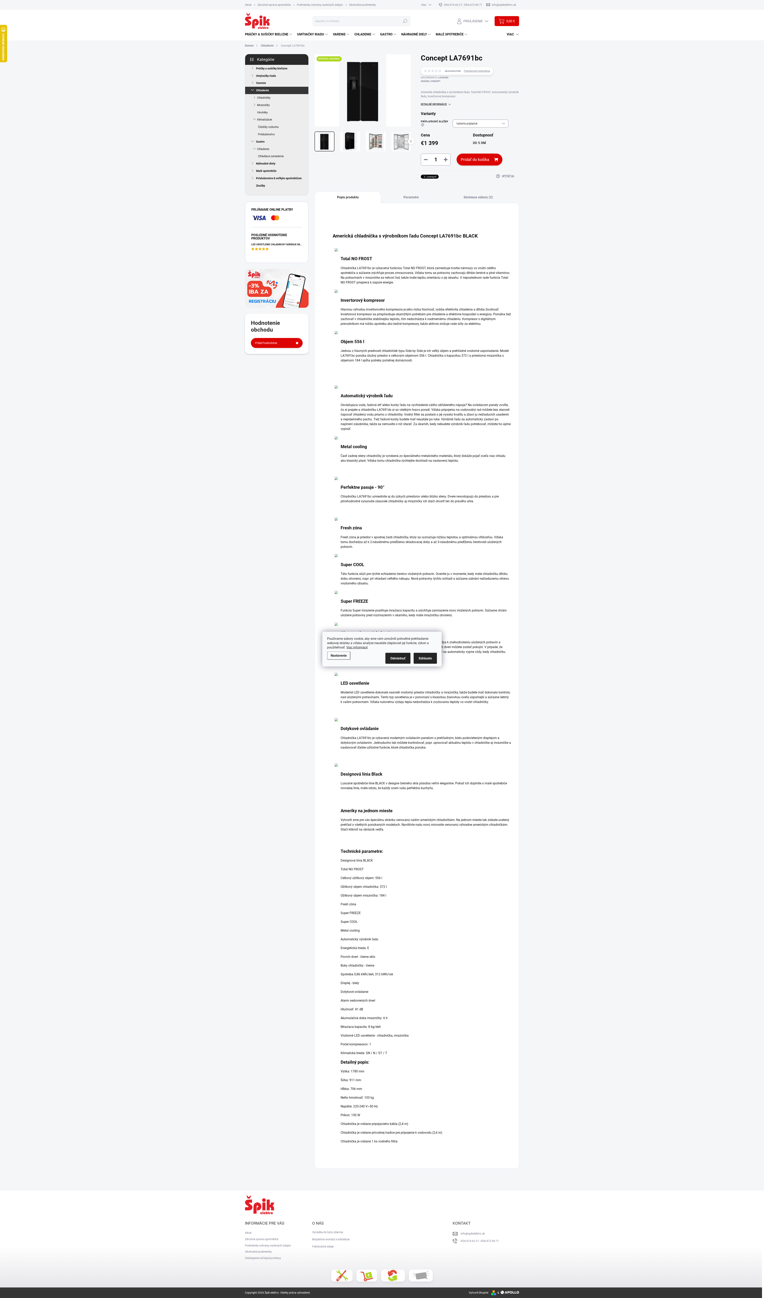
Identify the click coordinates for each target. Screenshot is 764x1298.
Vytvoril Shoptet (478, 1292)
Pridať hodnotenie (266, 343)
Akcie (248, 4)
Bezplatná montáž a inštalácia (331, 1239)
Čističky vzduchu (268, 127)
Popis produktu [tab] (348, 197)
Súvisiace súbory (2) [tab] (478, 197)
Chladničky (264, 97)
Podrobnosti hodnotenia (477, 71)
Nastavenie (339, 655)
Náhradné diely (265, 163)
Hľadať (405, 21)
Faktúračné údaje (323, 1246)
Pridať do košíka (475, 159)
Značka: (430, 81)
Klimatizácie (264, 119)
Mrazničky (263, 105)
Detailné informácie (434, 104)
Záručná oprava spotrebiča (274, 4)
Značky (260, 185)
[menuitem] (269, 34)
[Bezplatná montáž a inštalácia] (342, 1275)
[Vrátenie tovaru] (393, 1275)
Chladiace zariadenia (271, 156)
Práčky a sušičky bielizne (271, 68)
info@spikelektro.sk (473, 1233)
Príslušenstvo (266, 134)
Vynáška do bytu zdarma (327, 1232)
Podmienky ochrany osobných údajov (320, 4)
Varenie (261, 83)
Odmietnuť (397, 658)
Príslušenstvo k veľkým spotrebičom (279, 178)
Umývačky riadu (266, 75)
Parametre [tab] (411, 197)
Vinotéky (262, 112)
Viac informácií (357, 647)
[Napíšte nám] (421, 1275)
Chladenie (262, 90)
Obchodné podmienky (362, 4)
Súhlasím (425, 658)
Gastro (260, 141)
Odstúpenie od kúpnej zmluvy (263, 1258)
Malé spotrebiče (266, 170)
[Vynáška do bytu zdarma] (367, 1275)
